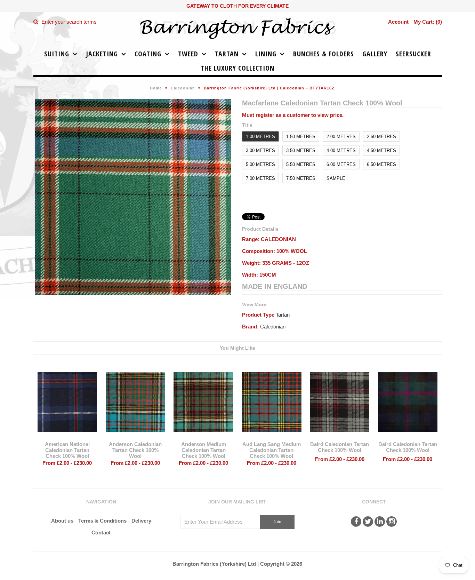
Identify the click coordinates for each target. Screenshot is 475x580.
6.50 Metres (381, 164)
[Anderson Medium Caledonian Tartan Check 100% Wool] (203, 437)
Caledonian (183, 88)
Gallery (374, 53)
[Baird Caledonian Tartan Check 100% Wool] (339, 437)
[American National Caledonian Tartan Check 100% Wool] (67, 437)
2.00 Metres (341, 136)
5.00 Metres (260, 164)
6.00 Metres (341, 164)
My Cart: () (427, 22)
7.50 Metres (300, 178)
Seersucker (413, 53)
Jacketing (102, 53)
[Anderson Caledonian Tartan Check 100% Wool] (135, 437)
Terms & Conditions (102, 521)
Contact (101, 532)
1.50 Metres (300, 136)
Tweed (188, 53)
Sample (336, 178)
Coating (148, 53)
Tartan (227, 53)
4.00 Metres (341, 150)
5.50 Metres (300, 164)
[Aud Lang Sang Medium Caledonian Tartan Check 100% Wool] (271, 437)
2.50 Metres (381, 136)
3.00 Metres (260, 150)
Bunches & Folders (323, 53)
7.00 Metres (260, 178)
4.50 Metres (381, 150)
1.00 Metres (260, 136)
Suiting (56, 53)
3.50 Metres (300, 150)
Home (156, 88)
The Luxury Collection (237, 68)
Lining (265, 53)
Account (398, 22)
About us (62, 521)
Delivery (141, 521)
